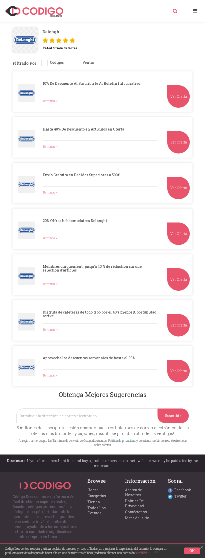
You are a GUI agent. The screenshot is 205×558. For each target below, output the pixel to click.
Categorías (97, 496)
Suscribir (173, 415)
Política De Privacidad (134, 503)
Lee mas (141, 553)
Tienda (94, 502)
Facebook (182, 490)
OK (192, 550)
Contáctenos (136, 512)
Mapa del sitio (137, 518)
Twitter (180, 496)
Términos (49, 101)
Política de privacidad (122, 440)
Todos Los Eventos (97, 510)
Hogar (93, 490)
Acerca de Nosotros (133, 492)
